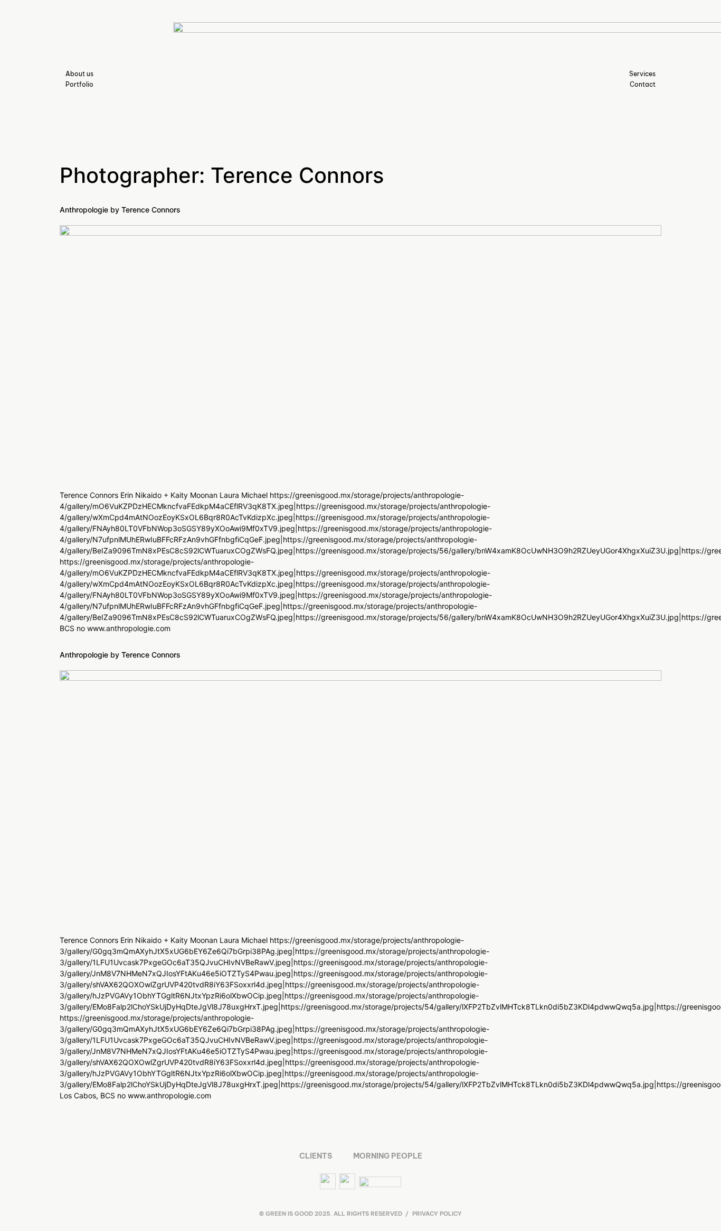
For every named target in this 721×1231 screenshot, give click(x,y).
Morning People (387, 1156)
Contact (643, 84)
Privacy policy (437, 1213)
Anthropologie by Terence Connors (120, 209)
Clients (315, 1156)
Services (642, 74)
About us (79, 74)
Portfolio (79, 84)
